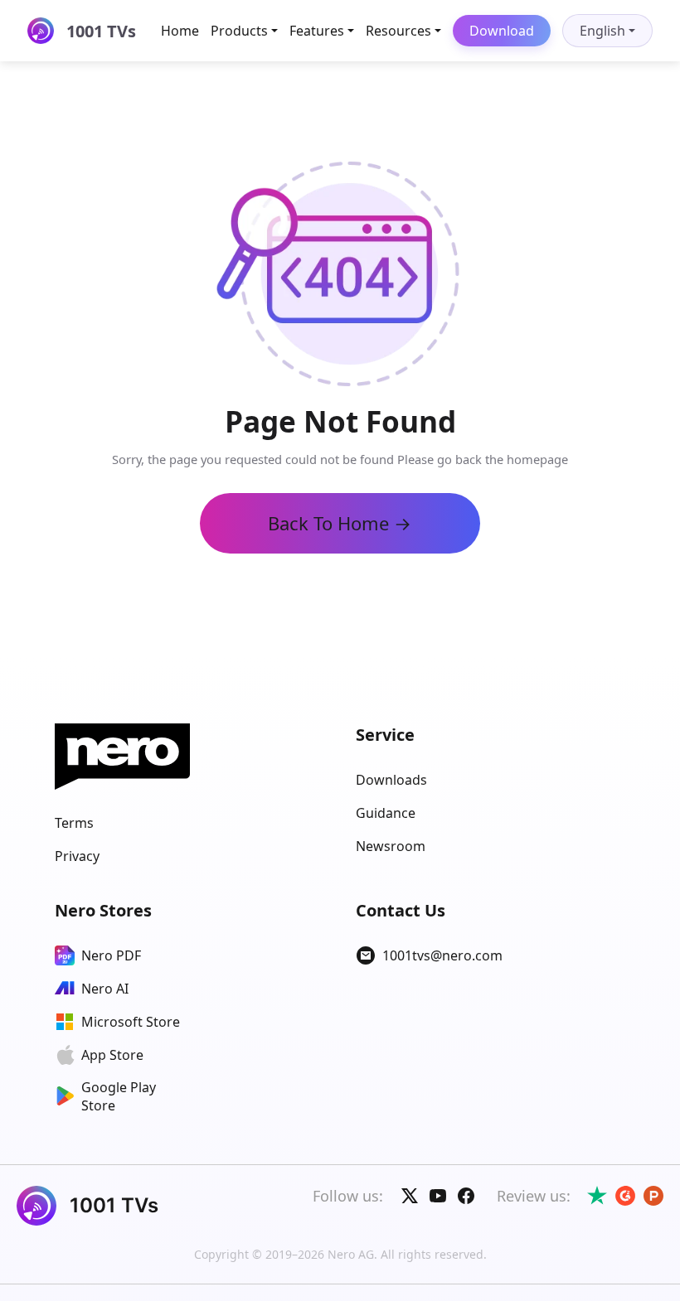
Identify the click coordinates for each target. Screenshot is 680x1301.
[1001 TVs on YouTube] (438, 1196)
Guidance (385, 813)
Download (501, 31)
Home (180, 31)
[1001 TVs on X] (410, 1196)
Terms (74, 823)
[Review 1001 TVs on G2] (625, 1196)
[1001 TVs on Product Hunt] (653, 1196)
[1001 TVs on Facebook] (466, 1196)
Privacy (77, 856)
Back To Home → (339, 522)
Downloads (391, 780)
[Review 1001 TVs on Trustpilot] (597, 1196)
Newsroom (390, 846)
